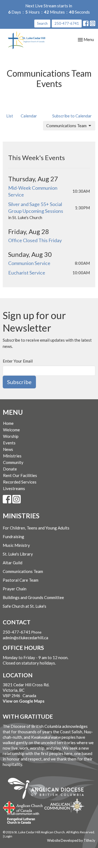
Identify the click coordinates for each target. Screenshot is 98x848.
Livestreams (14, 488)
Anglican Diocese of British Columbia (48, 789)
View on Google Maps (23, 701)
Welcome (11, 429)
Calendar (29, 115)
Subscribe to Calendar (72, 115)
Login (8, 836)
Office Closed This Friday (35, 240)
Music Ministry (16, 545)
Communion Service (29, 263)
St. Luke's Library (18, 553)
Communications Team (66, 125)
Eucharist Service (26, 273)
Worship (11, 436)
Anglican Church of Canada (23, 806)
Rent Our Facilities (20, 475)
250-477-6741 (66, 23)
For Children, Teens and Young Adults (36, 527)
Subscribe (19, 382)
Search (42, 23)
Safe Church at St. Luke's (24, 606)
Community (13, 462)
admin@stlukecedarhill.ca (25, 637)
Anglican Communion (64, 805)
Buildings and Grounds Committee (33, 597)
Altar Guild (12, 562)
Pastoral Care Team (20, 580)
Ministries (12, 455)
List (9, 115)
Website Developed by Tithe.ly (71, 840)
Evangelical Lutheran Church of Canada (21, 818)
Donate (10, 468)
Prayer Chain (14, 588)
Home (8, 423)
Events (9, 442)
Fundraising (13, 536)
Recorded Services (19, 481)
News (8, 449)
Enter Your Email (18, 360)
